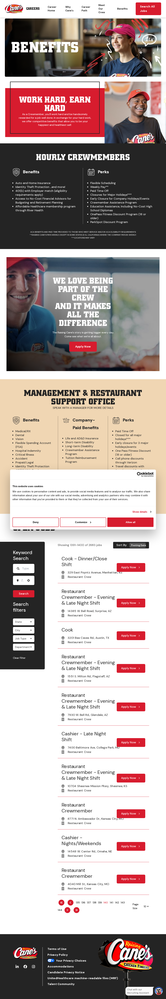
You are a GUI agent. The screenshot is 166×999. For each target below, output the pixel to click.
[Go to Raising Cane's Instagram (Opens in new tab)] (33, 966)
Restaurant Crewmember (77, 808)
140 (105, 902)
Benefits (122, 8)
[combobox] (22, 580)
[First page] (61, 903)
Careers (33, 9)
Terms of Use (56, 949)
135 (78, 902)
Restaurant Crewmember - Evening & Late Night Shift (88, 597)
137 (89, 902)
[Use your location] (28, 580)
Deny (36, 522)
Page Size (135, 906)
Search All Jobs (147, 9)
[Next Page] (67, 910)
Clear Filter (19, 658)
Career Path (86, 8)
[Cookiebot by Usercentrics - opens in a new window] (139, 474)
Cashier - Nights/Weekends (81, 840)
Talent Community (61, 984)
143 (123, 902)
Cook (67, 630)
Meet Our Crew (101, 9)
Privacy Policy (57, 955)
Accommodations (60, 966)
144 (60, 910)
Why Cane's (69, 8)
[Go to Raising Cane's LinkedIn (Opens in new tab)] (17, 966)
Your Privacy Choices (71, 961)
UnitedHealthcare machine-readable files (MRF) (82, 978)
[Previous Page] (70, 903)
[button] (23, 621)
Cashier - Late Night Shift (84, 736)
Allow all (130, 522)
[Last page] (76, 910)
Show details (139, 511)
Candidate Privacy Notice (66, 972)
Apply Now (83, 346)
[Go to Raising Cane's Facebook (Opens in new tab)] (25, 966)
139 (100, 902)
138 (94, 902)
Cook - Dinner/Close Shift (84, 561)
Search (24, 594)
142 (117, 902)
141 (111, 902)
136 (83, 902)
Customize (81, 522)
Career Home (52, 8)
